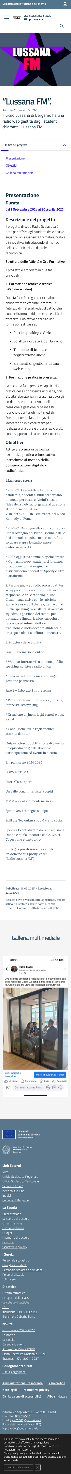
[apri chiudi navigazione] (6, 17)
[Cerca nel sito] (62, 26)
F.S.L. (5, 1307)
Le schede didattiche (15, 1302)
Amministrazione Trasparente (22, 1383)
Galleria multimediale (20, 172)
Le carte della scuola (15, 1218)
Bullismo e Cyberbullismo (18, 1316)
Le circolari (9, 1339)
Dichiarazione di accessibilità (21, 1396)
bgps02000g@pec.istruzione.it (20, 1428)
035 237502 (22, 1416)
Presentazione (15, 158)
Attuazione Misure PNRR (18, 1349)
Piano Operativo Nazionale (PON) (24, 1353)
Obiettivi (11, 165)
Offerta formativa (13, 1292)
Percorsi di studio (13, 1274)
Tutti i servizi (10, 1279)
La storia (8, 1242)
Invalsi (6, 1195)
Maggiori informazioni (18, 1467)
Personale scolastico (15, 1260)
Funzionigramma (13, 1228)
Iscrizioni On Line (13, 1190)
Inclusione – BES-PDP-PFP (20, 1311)
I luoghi (7, 1232)
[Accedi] (65, 4)
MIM (5, 1171)
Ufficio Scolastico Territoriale (20, 1181)
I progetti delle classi (15, 1297)
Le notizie (8, 1334)
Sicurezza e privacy (14, 1247)
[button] (35, 145)
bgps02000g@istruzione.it (25, 1420)
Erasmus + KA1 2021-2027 (20, 1358)
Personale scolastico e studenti (22, 1269)
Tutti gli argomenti (14, 1372)
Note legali (9, 1389)
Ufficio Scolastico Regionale (20, 1176)
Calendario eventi (13, 1344)
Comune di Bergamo (15, 1200)
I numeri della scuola (15, 1237)
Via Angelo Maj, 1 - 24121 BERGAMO (34, 1412)
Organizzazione (12, 1223)
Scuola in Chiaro (12, 1186)
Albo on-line (57, 1383)
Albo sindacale (57, 1396)
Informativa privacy (36, 1389)
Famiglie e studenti (14, 1265)
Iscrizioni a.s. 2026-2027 (18, 1330)
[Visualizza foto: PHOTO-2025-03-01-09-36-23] (35, 1026)
